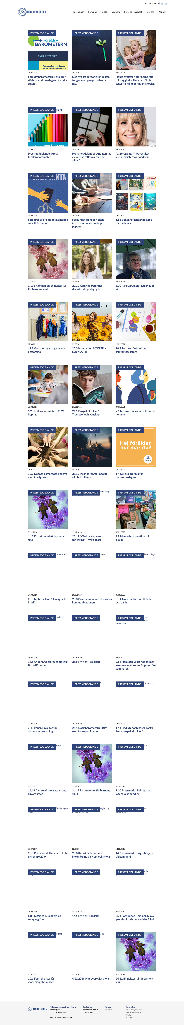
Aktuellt (138, 12)
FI (150, 4)
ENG (154, 4)
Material (128, 12)
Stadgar (129, 1015)
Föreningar (78, 12)
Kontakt (162, 12)
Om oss (150, 12)
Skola (104, 12)
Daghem (115, 12)
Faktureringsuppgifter (134, 1010)
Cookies (129, 1018)
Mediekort (108, 1010)
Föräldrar (92, 12)
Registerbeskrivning (133, 1012)
